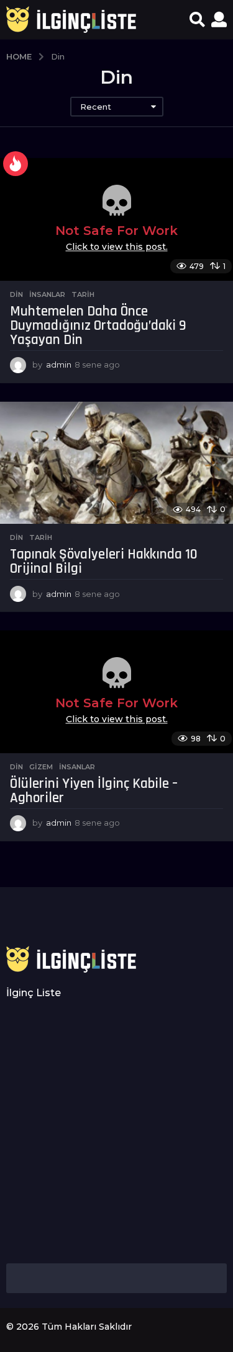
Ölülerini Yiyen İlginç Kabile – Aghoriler (94, 791)
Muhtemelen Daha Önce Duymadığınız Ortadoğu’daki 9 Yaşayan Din (98, 326)
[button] (197, 19)
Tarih (82, 294)
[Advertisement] (116, 1131)
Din (16, 294)
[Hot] (15, 163)
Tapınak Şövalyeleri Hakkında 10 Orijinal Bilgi (104, 562)
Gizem (41, 767)
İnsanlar (47, 294)
